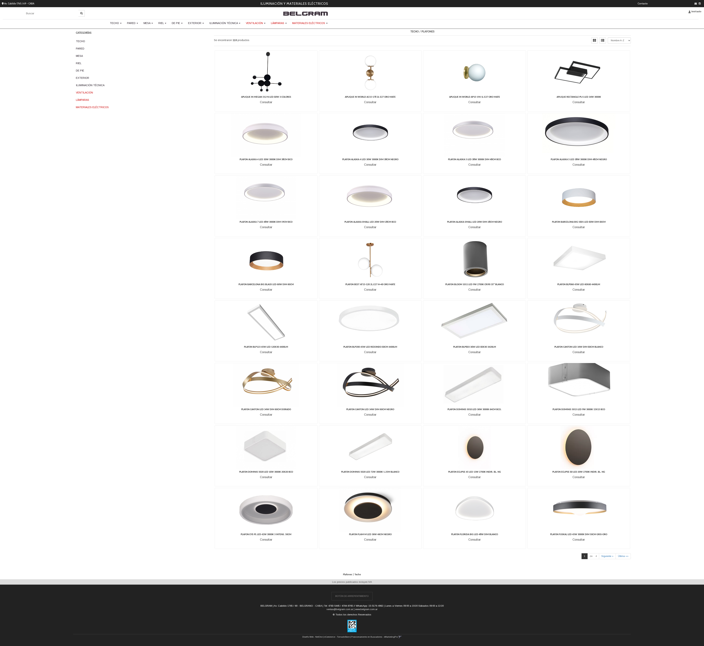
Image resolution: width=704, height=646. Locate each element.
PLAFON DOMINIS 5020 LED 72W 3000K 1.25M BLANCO (370, 472)
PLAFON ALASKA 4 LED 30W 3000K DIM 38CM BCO (266, 159)
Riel (161, 23)
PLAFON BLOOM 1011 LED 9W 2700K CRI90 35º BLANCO (474, 284)
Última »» (623, 556)
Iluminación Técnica (224, 23)
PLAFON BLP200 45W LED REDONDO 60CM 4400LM (370, 347)
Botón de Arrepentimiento (352, 596)
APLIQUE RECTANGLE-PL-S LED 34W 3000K (579, 97)
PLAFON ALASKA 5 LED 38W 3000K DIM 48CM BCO (474, 159)
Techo (115, 23)
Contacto (643, 3)
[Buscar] (81, 13)
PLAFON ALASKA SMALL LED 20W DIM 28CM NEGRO (474, 222)
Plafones (427, 31)
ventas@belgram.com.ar (340, 609)
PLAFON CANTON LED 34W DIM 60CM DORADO (266, 409)
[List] (602, 40)
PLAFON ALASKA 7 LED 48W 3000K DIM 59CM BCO (266, 222)
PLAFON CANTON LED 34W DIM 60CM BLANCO (578, 347)
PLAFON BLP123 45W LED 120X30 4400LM (266, 347)
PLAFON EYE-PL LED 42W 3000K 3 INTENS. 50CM (266, 534)
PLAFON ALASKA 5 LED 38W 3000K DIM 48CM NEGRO (579, 159)
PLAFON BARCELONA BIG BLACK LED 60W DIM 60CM (266, 284)
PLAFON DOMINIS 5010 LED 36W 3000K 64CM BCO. (474, 409)
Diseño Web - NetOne (312, 637)
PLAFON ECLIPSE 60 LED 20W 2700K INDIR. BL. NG (578, 472)
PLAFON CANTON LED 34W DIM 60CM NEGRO (370, 409)
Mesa (147, 23)
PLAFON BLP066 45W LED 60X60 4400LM (578, 284)
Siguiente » (607, 556)
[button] (695, 3)
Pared (131, 23)
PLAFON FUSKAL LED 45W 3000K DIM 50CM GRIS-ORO (578, 534)
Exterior (195, 23)
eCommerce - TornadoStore (337, 637)
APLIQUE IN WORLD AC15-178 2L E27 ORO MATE (370, 97)
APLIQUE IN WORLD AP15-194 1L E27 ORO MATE (474, 97)
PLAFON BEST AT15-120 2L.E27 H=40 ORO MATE (370, 284)
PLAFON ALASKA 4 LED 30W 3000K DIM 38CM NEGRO (370, 159)
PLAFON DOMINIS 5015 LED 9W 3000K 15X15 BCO (579, 409)
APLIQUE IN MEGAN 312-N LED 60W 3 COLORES (266, 97)
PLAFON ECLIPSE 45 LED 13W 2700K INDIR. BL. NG (474, 472)
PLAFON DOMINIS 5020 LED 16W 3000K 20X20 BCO (266, 472)
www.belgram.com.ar (366, 609)
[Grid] (594, 40)
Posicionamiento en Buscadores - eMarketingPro (374, 637)
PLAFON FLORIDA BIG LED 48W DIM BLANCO (474, 534)
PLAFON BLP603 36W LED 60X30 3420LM (474, 347)
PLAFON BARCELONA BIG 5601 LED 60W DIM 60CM (579, 222)
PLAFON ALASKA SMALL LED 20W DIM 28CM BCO (370, 222)
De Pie (176, 23)
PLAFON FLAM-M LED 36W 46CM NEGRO (370, 534)
